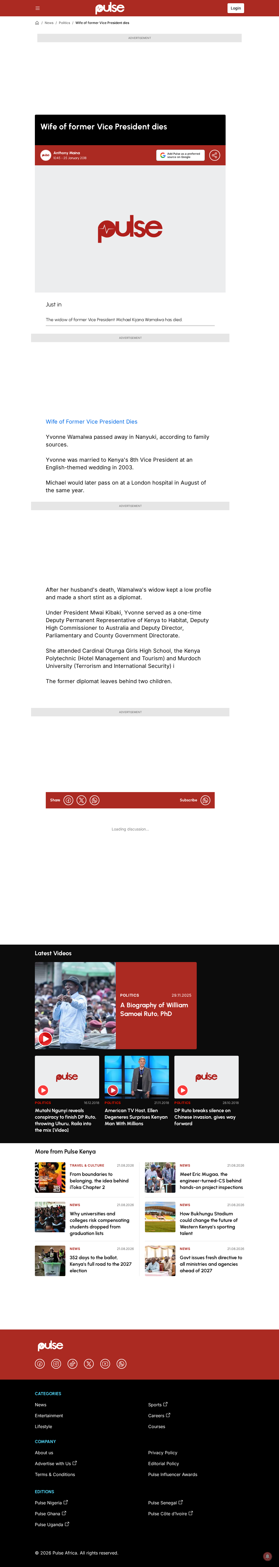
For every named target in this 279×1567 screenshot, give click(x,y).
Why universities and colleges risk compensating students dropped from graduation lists (99, 1223)
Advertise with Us (53, 1463)
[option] (67, 1097)
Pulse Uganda (49, 1524)
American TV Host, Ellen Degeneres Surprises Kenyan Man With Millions (136, 1117)
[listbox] (139, 1096)
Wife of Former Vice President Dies (92, 421)
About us (44, 1452)
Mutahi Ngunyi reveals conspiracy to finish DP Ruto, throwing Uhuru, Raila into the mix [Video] (65, 1120)
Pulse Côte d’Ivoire (167, 1513)
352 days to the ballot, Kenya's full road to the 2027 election (101, 1264)
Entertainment (49, 1415)
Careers (156, 1415)
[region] (139, 1096)
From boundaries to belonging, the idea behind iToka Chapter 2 (99, 1180)
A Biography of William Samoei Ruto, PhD (154, 1009)
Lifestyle (43, 1426)
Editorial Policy (163, 1463)
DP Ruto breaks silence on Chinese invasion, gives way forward (205, 1117)
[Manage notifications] (267, 1556)
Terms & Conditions (55, 1474)
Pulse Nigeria (48, 1502)
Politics (64, 23)
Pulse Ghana (47, 1513)
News (49, 23)
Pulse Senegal (162, 1502)
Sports (155, 1404)
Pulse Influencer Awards (172, 1474)
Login (236, 8)
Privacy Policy (162, 1452)
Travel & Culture (87, 1165)
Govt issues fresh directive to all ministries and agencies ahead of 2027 (211, 1264)
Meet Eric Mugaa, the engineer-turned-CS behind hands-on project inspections (211, 1180)
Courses (156, 1426)
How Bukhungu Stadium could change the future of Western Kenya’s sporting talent (209, 1223)
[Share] (214, 155)
